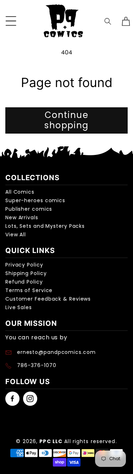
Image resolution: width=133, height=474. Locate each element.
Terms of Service (28, 290)
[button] (107, 21)
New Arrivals (21, 217)
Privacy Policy (24, 264)
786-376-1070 (36, 365)
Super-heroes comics (35, 200)
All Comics (19, 191)
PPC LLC (50, 441)
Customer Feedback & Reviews (48, 298)
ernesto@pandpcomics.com (55, 352)
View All (15, 234)
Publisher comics (28, 208)
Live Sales (18, 307)
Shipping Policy (26, 273)
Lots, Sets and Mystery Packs (45, 226)
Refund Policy (24, 281)
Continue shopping (66, 120)
